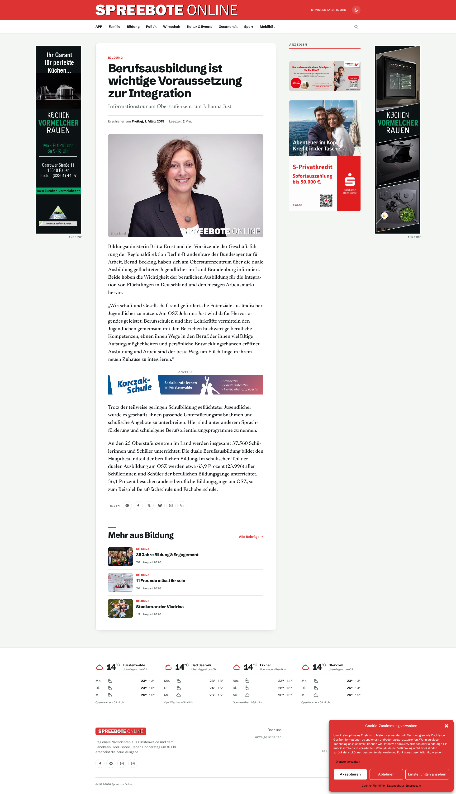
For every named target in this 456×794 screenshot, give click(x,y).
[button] (446, 726)
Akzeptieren (350, 774)
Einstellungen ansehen (427, 774)
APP (98, 26)
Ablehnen (386, 774)
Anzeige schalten (268, 737)
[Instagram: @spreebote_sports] (132, 763)
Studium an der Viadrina (160, 606)
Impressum (413, 785)
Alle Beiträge (249, 537)
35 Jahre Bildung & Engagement (167, 554)
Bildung (133, 26)
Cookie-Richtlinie (373, 785)
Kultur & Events (199, 26)
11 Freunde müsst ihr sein (160, 580)
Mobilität (267, 26)
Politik (151, 26)
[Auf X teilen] (149, 505)
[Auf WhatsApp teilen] (127, 505)
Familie (114, 26)
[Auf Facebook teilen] (138, 505)
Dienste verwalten (348, 761)
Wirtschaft (171, 26)
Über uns (274, 730)
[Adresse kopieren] (181, 505)
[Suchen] (356, 26)
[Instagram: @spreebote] (121, 763)
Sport (248, 26)
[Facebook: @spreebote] (99, 763)
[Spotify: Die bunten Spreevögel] (110, 763)
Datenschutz (395, 785)
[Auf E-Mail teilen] (171, 505)
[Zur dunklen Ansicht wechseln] (356, 10)
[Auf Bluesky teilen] (160, 505)
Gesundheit (228, 26)
